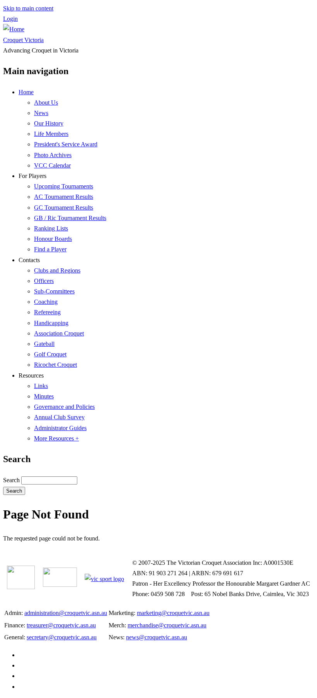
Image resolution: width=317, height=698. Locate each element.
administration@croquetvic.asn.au (65, 613)
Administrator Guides (60, 428)
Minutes (44, 396)
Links (41, 386)
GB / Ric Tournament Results (70, 218)
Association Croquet (59, 333)
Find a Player (50, 249)
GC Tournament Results (63, 207)
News (41, 113)
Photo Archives (53, 155)
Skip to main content (28, 8)
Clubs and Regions (57, 270)
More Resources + (56, 438)
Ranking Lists (51, 228)
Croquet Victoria (23, 40)
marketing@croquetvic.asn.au (173, 613)
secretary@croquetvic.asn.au (62, 637)
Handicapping (51, 323)
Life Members (51, 133)
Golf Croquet (50, 354)
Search (11, 480)
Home (26, 92)
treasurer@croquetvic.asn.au (61, 625)
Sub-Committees (54, 291)
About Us (46, 102)
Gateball (44, 344)
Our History (48, 123)
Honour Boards (53, 238)
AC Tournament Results (63, 196)
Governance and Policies (64, 406)
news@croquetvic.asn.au (156, 637)
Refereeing (47, 312)
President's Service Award (65, 144)
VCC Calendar (52, 165)
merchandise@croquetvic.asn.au (167, 625)
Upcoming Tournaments (63, 186)
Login (10, 18)
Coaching (46, 301)
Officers (44, 281)
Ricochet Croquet (55, 364)
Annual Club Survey (59, 417)
